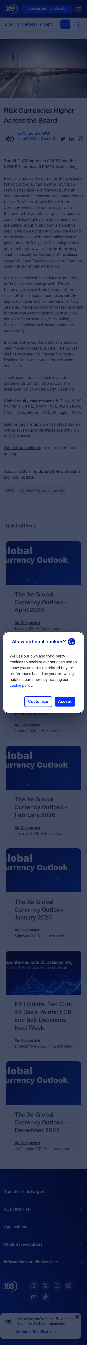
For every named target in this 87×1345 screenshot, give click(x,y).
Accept (65, 701)
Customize (38, 701)
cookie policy (21, 685)
